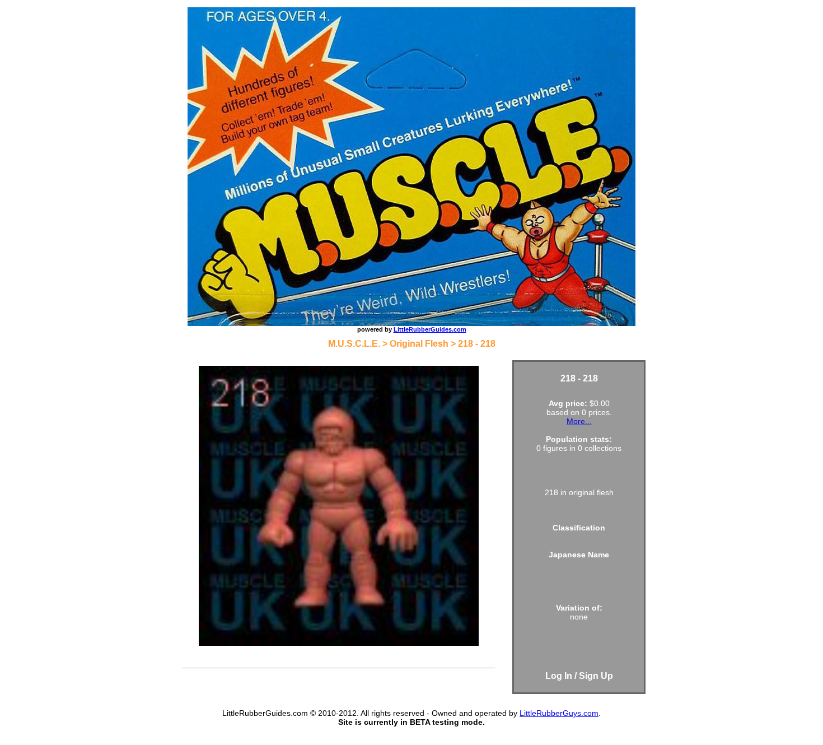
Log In (558, 676)
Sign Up (596, 676)
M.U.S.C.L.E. (354, 343)
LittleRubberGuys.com (559, 713)
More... (579, 421)
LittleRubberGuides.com (430, 329)
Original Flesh (419, 343)
